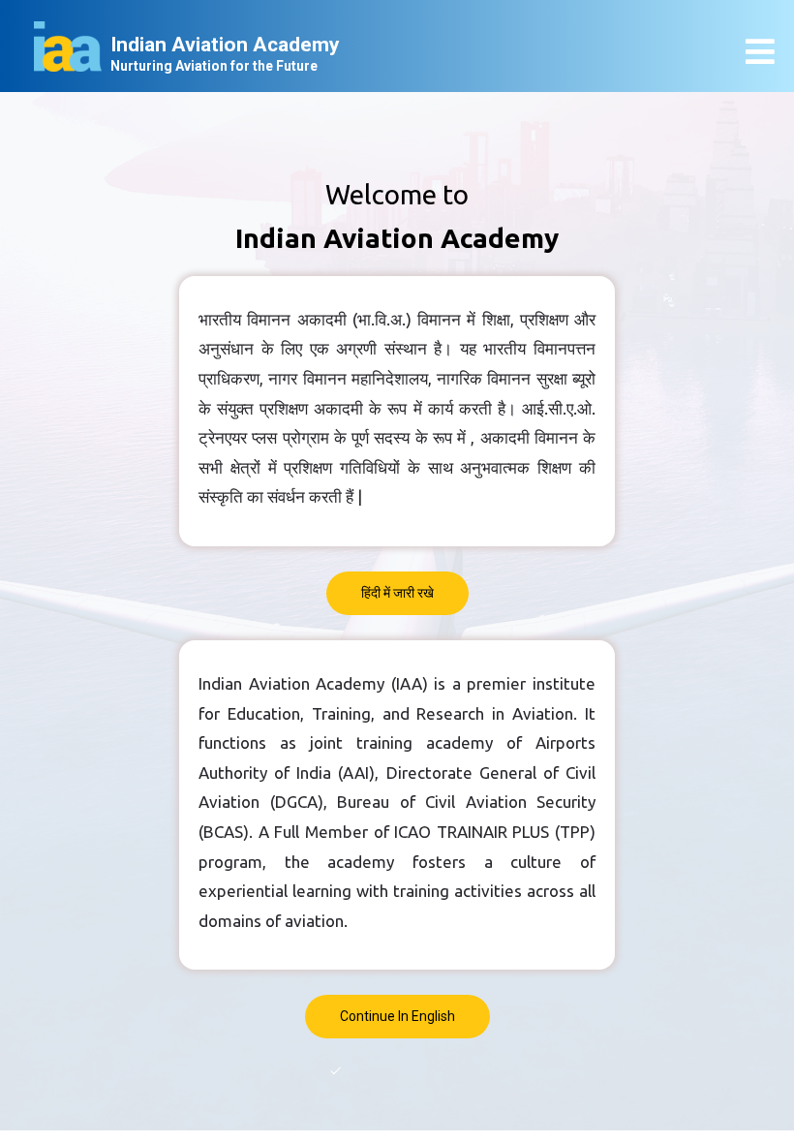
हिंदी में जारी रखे (397, 593)
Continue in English (397, 1016)
